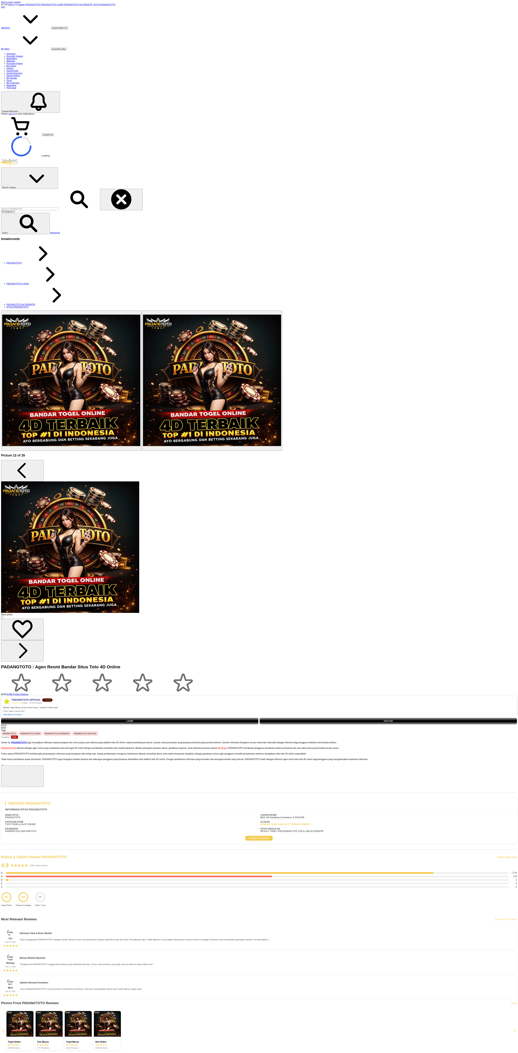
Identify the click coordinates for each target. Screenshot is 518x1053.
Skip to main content (11, 2)
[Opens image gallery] (2, 617)
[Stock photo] (71, 380)
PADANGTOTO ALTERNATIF (78, 5)
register (21, 5)
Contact (18, 715)
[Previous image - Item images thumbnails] (22, 470)
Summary (11, 54)
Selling (9, 68)
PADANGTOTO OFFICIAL (85, 733)
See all (514, 1003)
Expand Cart (48, 135)
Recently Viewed (14, 56)
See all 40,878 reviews (506, 919)
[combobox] (29, 208)
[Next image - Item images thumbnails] (22, 651)
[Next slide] (514, 1031)
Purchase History (14, 63)
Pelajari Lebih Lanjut (507, 857)
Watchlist (10, 61)
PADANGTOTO (33, 5)
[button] (25, 223)
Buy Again (11, 66)
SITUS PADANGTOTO (104, 5)
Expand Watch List (59, 28)
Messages (11, 85)
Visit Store (8, 715)
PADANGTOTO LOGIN (52, 5)
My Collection (13, 83)
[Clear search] (121, 199)
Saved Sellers (13, 76)
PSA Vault (11, 88)
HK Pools (222, 748)
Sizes (9, 80)
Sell (3, 7)
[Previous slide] (3, 1031)
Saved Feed (12, 71)
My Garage (11, 78)
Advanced (55, 233)
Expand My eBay (59, 49)
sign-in (11, 114)
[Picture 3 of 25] (212, 380)
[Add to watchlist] (22, 629)
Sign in (11, 5)
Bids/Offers (11, 58)
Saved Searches (14, 73)
